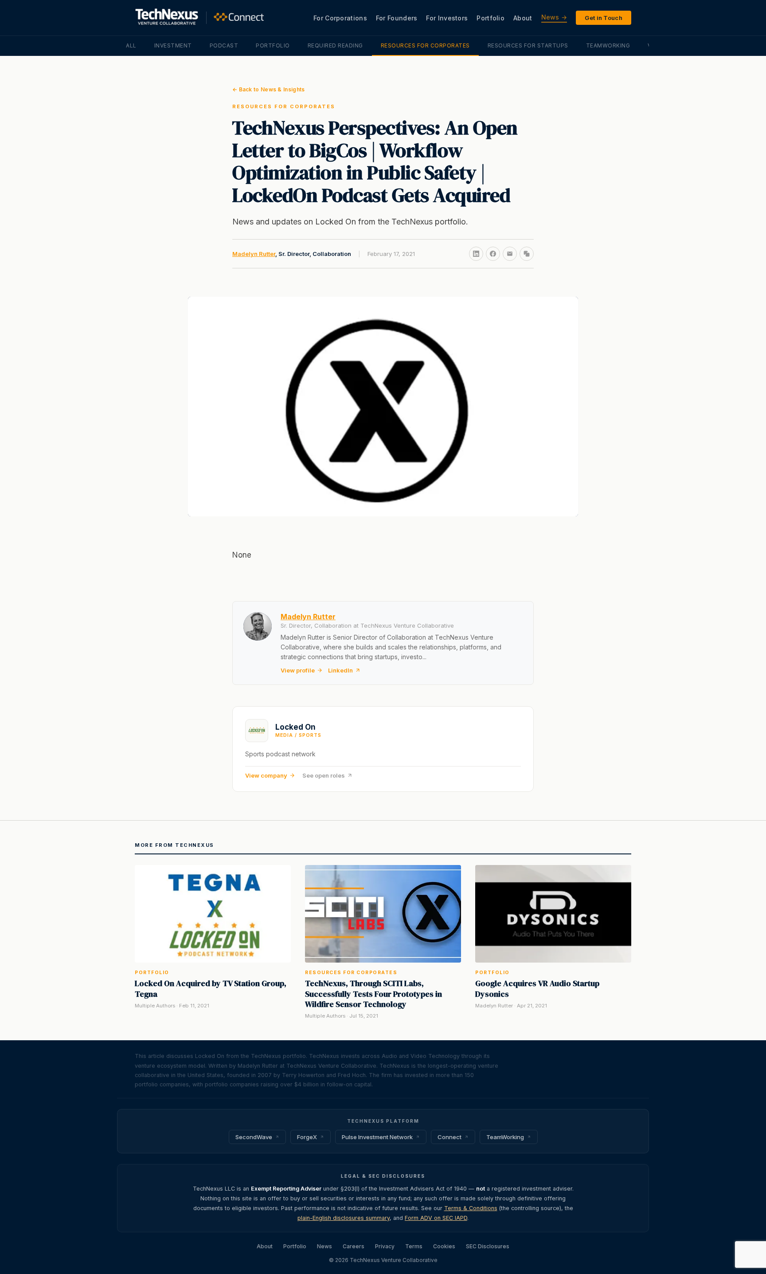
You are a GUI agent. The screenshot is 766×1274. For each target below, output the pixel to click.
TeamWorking (608, 45)
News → (554, 17)
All (131, 45)
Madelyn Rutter (253, 253)
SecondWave (253, 1136)
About (522, 18)
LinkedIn (340, 670)
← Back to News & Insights (268, 89)
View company (266, 775)
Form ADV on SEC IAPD (436, 1218)
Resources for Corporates (425, 45)
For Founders (397, 18)
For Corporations (340, 18)
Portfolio (490, 18)
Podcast (224, 45)
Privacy (385, 1246)
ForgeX (307, 1136)
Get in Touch (603, 17)
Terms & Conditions (470, 1208)
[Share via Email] (510, 254)
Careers (353, 1246)
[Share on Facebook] (493, 254)
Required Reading (335, 45)
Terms (413, 1246)
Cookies (444, 1246)
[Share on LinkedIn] (476, 254)
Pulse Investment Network (377, 1136)
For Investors (447, 18)
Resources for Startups (528, 45)
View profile (298, 670)
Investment (173, 45)
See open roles (323, 775)
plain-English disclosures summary (343, 1218)
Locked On (295, 727)
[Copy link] (527, 254)
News (324, 1246)
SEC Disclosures (487, 1246)
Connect (449, 1136)
